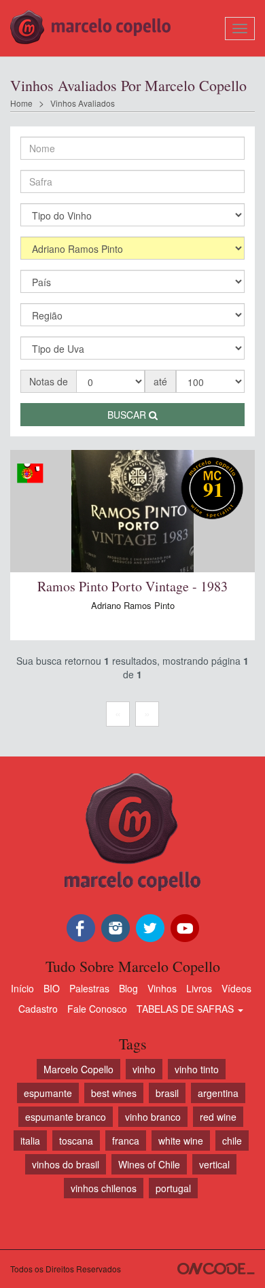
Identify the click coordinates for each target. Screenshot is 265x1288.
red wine (218, 1117)
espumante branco (65, 1117)
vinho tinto (197, 1069)
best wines (114, 1093)
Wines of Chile (149, 1164)
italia (30, 1140)
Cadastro (38, 1008)
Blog (128, 988)
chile (232, 1140)
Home (21, 103)
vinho (144, 1069)
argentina (218, 1093)
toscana (76, 1140)
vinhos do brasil (65, 1164)
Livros (199, 988)
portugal (173, 1188)
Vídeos (236, 988)
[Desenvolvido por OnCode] (216, 1268)
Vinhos (162, 988)
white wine (180, 1140)
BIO (51, 988)
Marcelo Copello (78, 1069)
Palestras (89, 988)
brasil (167, 1093)
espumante (48, 1093)
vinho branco (153, 1117)
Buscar (128, 414)
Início (22, 988)
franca (125, 1140)
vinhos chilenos (104, 1188)
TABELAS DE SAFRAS (186, 1008)
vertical (214, 1164)
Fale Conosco (97, 1008)
